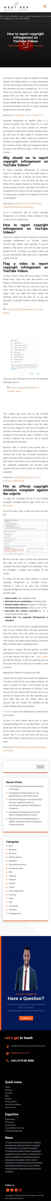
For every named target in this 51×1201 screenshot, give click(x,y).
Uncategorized (25, 46)
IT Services (9, 1122)
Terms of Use (10, 1107)
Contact (8, 1099)
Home (7, 1087)
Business (12, 853)
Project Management (13, 1131)
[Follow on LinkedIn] (16, 1190)
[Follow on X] (11, 1190)
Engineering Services (17, 865)
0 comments (38, 46)
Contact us (26, 1018)
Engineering (10, 1119)
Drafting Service (15, 857)
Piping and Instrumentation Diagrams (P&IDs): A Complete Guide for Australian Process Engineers (25, 822)
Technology (13, 906)
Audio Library (42, 657)
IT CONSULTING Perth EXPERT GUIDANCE (21, 1148)
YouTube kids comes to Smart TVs (28, 115)
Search (40, 767)
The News (13, 910)
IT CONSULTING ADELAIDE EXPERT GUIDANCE (23, 1143)
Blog (11, 846)
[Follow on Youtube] (20, 1190)
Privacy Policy (11, 1102)
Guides (12, 887)
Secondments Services (14, 1128)
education (13, 861)
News (11, 898)
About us (8, 1090)
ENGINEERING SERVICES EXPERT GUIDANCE (22, 1146)
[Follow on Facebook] (7, 1190)
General (12, 883)
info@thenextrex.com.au (20, 1053)
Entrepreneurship (16, 868)
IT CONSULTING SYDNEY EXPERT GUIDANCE (22, 1151)
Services (8, 1093)
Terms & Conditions (13, 1104)
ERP (10, 872)
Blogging (12, 850)
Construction (10, 1125)
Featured (12, 876)
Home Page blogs (16, 891)
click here (8, 712)
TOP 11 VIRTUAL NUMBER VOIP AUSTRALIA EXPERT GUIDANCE (23, 1157)
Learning (12, 895)
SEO (10, 902)
